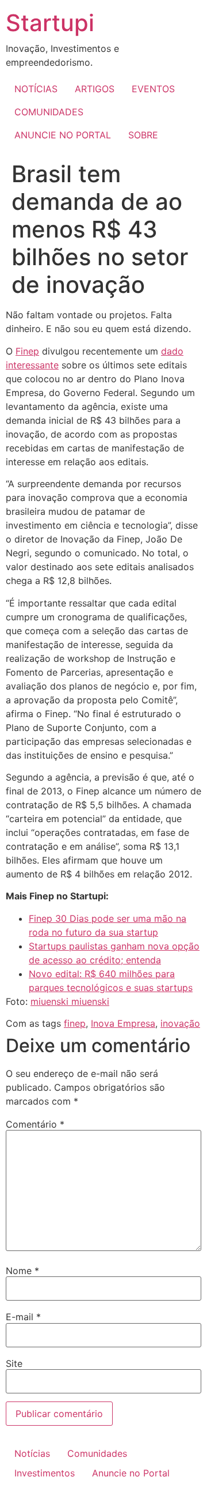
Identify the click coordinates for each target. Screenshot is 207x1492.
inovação (180, 1023)
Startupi (50, 23)
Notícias (32, 1453)
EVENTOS (153, 89)
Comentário (35, 1124)
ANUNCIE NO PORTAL (62, 135)
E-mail (23, 1316)
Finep (27, 351)
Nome (22, 1270)
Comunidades (97, 1453)
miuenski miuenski (69, 1001)
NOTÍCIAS (35, 89)
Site (14, 1363)
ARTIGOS (94, 89)
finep (75, 1023)
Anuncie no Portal (131, 1473)
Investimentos (44, 1473)
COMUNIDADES (48, 112)
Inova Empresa (123, 1023)
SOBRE (143, 135)
